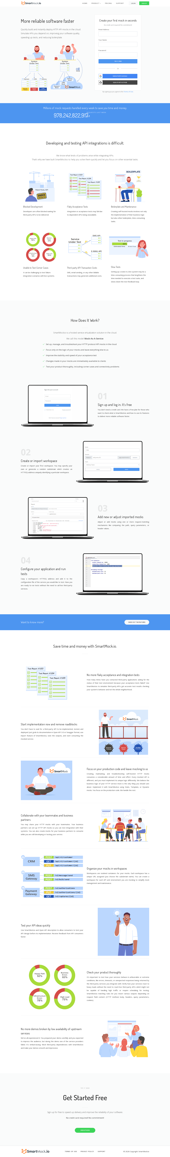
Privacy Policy (87, 1151)
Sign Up (144, 3)
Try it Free (118, 61)
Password (102, 50)
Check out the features (136, 622)
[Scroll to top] (163, 1150)
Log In (133, 3)
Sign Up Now (85, 1130)
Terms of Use (128, 92)
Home (84, 3)
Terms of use (71, 1151)
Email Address (104, 29)
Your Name (103, 40)
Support (120, 3)
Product (95, 3)
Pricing (108, 3)
